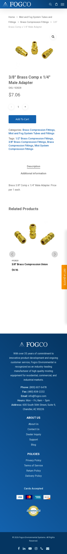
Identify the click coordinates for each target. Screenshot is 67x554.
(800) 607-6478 (38, 387)
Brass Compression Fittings (34, 22)
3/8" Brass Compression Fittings (27, 141)
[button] (53, 37)
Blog (33, 444)
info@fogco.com (37, 396)
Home (12, 17)
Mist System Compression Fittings (29, 147)
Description (33, 166)
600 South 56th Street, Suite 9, (39, 404)
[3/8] (33, 232)
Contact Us (33, 429)
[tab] (33, 166)
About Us (33, 424)
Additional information (33, 173)
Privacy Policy (33, 460)
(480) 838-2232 (36, 391)
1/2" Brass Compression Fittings (34, 138)
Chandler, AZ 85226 (33, 409)
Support (33, 439)
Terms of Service (33, 465)
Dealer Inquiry (33, 434)
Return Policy (33, 470)
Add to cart (22, 119)
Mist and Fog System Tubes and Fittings (31, 133)
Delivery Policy (33, 475)
